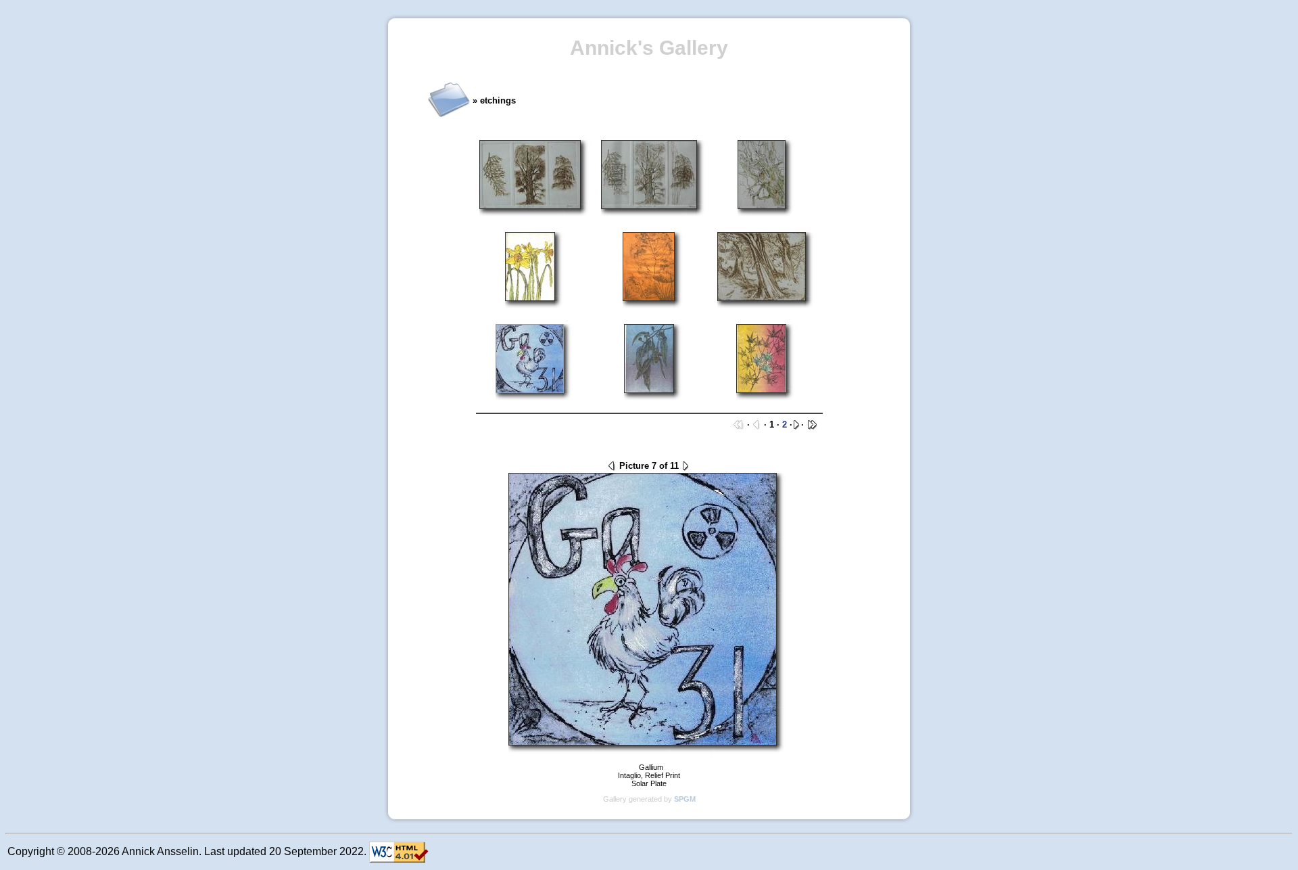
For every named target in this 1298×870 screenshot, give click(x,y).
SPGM (685, 799)
